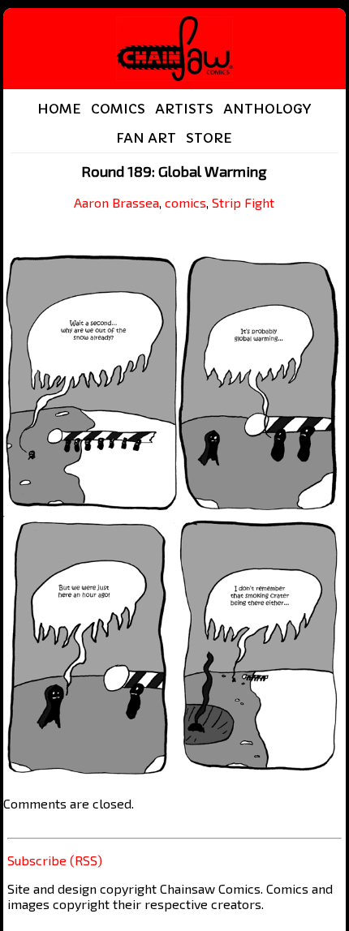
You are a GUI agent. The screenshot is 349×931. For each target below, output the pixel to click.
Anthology (267, 109)
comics (185, 202)
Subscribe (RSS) (54, 860)
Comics (118, 109)
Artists (184, 109)
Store (209, 138)
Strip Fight (243, 202)
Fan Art (146, 138)
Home (59, 109)
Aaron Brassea (116, 202)
